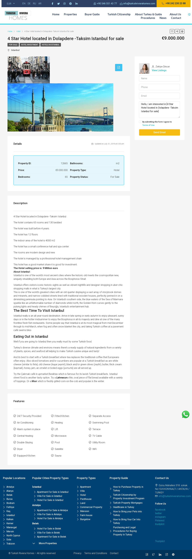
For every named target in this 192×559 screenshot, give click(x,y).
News (163, 18)
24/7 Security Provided (29, 416)
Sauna (58, 455)
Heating (59, 422)
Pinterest (159, 520)
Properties (70, 14)
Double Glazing (25, 442)
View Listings (159, 70)
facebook (160, 509)
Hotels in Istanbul (50, 45)
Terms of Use (148, 125)
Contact (176, 18)
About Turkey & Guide (148, 14)
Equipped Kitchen (26, 455)
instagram (160, 516)
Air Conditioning (25, 422)
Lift (56, 429)
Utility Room (98, 442)
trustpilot (159, 524)
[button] (173, 3)
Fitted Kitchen (62, 416)
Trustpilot (160, 541)
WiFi (94, 449)
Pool (57, 442)
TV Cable (97, 435)
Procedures (148, 18)
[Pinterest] (70, 3)
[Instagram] (64, 3)
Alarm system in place (28, 429)
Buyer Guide (92, 14)
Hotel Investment (29, 45)
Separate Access (101, 416)
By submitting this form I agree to (157, 123)
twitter (158, 513)
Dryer (20, 449)
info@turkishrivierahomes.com (175, 496)
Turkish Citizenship (118, 14)
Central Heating (25, 435)
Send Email (159, 132)
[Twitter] (58, 3)
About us (175, 14)
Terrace (96, 429)
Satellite (59, 449)
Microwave (60, 435)
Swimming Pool (100, 422)
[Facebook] (52, 3)
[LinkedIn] (160, 554)
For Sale (13, 45)
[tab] (118, 67)
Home (55, 14)
